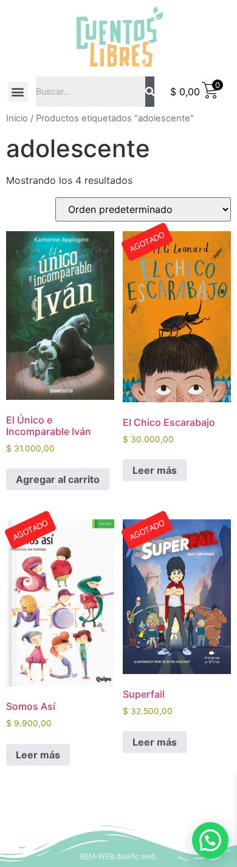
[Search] (149, 91)
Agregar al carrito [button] (58, 479)
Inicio (17, 118)
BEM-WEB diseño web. (118, 856)
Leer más (154, 470)
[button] (18, 92)
